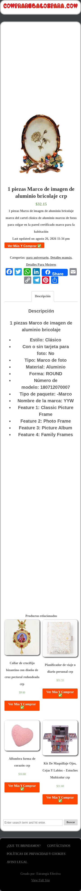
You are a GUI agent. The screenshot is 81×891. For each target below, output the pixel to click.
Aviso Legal (17, 862)
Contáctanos (58, 845)
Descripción (43, 296)
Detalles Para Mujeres (41, 264)
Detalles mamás (61, 257)
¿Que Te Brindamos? (23, 845)
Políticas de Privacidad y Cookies (36, 854)
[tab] (43, 296)
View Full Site (40, 880)
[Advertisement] (40, 65)
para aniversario (37, 257)
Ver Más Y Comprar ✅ (24, 246)
